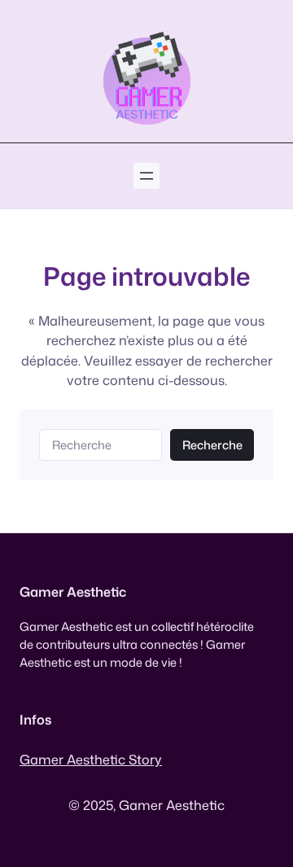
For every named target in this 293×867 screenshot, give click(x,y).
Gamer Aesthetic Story (91, 759)
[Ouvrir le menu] (146, 176)
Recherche (212, 444)
